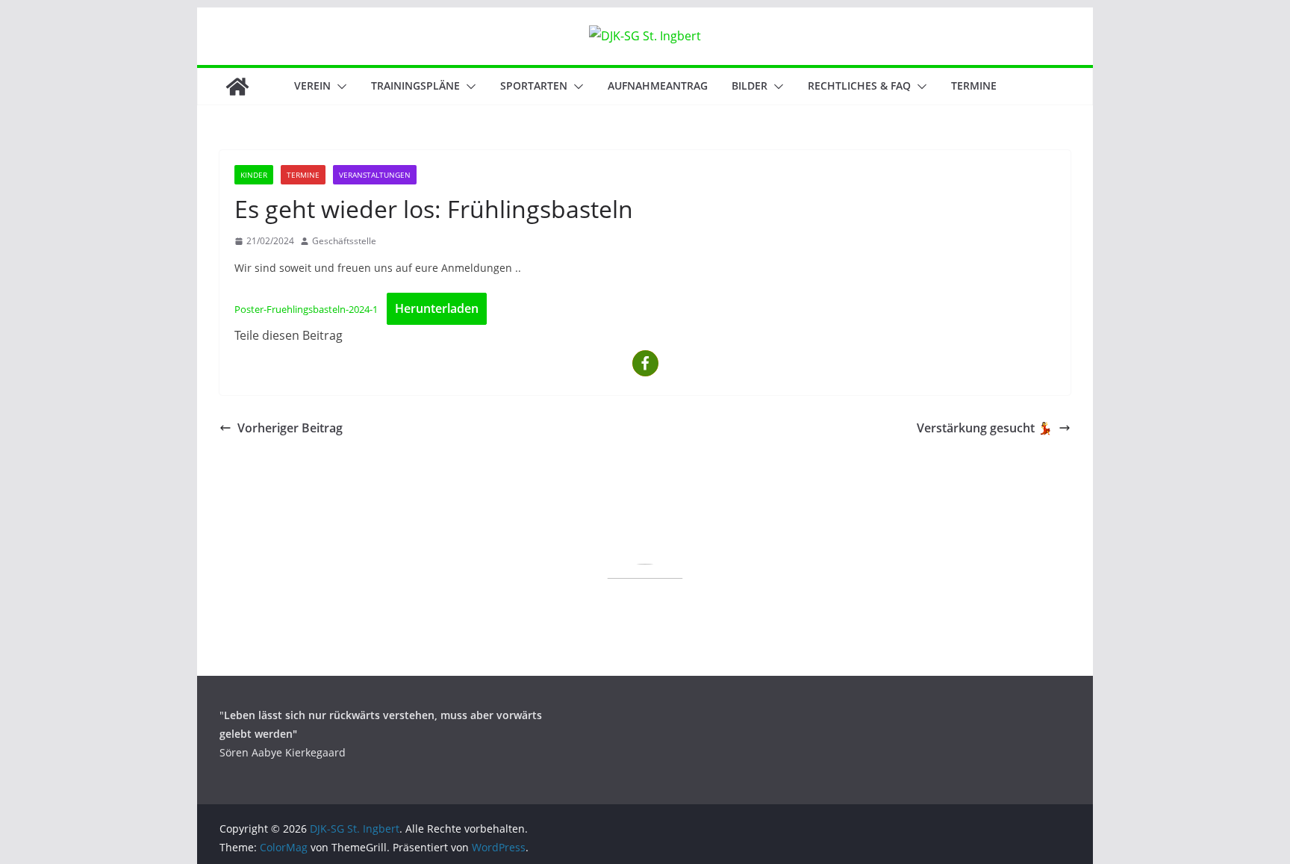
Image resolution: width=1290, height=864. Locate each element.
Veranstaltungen (375, 175)
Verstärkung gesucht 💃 (985, 428)
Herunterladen (437, 308)
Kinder (253, 175)
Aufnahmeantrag (658, 85)
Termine (974, 85)
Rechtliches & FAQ (859, 85)
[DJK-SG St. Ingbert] (237, 87)
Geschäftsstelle (344, 240)
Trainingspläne (415, 85)
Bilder (749, 85)
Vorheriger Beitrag (290, 428)
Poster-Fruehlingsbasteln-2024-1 (306, 309)
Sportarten (533, 85)
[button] (339, 86)
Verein (312, 85)
